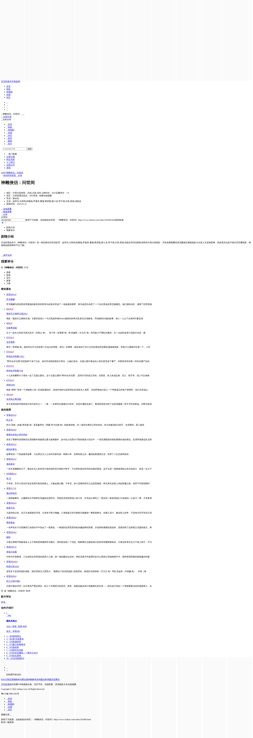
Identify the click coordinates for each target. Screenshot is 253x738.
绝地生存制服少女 (14, 371)
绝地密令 (13, 636)
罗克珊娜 (10, 299)
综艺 (8, 97)
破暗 (8, 537)
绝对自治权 (14, 650)
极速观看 (6, 211)
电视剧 (9, 92)
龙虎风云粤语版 (13, 399)
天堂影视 (5, 81)
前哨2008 (10, 385)
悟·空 (8, 478)
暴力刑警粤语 (15, 644)
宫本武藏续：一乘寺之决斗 (22, 653)
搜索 (29, 149)
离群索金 (10, 522)
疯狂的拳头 (11, 449)
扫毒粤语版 (11, 328)
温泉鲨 (12, 647)
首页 (8, 86)
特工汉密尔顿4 (13, 581)
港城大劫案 (11, 552)
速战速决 (10, 464)
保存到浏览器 (9, 175)
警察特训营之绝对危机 (16, 435)
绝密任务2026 (12, 566)
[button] (10, 227)
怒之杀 (9, 420)
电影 (8, 89)
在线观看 (6, 209)
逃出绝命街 (11, 493)
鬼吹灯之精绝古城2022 (16, 314)
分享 (19, 175)
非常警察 (10, 342)
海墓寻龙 (10, 508)
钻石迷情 (13, 655)
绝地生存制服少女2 (15, 356)
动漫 (8, 95)
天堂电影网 (14, 81)
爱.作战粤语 (15, 639)
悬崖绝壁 (13, 642)
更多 (4, 602)
